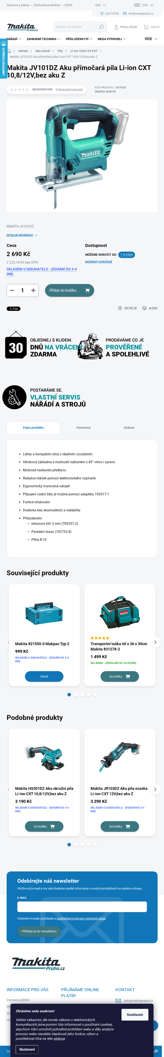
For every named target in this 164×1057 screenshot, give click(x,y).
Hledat (101, 27)
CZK (145, 5)
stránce (59, 1039)
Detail (44, 676)
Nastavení (27, 1049)
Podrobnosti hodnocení (69, 89)
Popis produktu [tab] (33, 427)
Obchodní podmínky (47, 5)
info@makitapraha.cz (138, 1000)
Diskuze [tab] (129, 427)
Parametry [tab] (83, 427)
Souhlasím (135, 1015)
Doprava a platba (18, 5)
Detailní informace (20, 235)
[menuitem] (14, 39)
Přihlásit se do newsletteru (39, 931)
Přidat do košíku (63, 290)
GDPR (68, 5)
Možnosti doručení (98, 261)
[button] (69, 694)
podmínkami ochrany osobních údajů (81, 918)
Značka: (105, 91)
